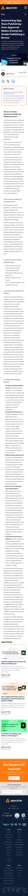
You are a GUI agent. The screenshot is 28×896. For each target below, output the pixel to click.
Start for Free (13, 778)
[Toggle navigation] (25, 8)
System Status (8, 860)
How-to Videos (19, 849)
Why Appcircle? (8, 834)
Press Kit (19, 875)
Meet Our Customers (9, 837)
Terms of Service (4, 890)
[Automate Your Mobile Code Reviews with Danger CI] (14, 726)
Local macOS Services (8, 844)
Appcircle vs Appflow (8, 873)
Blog (19, 834)
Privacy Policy (8, 890)
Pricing (8, 857)
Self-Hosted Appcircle (8, 842)
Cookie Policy (13, 890)
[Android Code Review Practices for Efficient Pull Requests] (14, 654)
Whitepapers (19, 839)
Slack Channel (19, 852)
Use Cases (9, 852)
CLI (8, 862)
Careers (19, 873)
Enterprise (9, 839)
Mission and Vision (19, 868)
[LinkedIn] (9, 815)
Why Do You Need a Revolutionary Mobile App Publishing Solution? (13, 93)
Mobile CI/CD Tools (9, 868)
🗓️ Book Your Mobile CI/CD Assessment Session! (14, 1)
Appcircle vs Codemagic (9, 878)
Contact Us (19, 870)
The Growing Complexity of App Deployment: (14, 96)
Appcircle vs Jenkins (8, 883)
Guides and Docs (19, 842)
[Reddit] (11, 815)
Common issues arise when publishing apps (13, 98)
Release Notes (19, 847)
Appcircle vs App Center (9, 870)
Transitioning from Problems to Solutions (12, 100)
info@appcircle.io (15, 808)
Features (8, 832)
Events (19, 837)
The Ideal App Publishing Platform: (11, 102)
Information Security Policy (18, 890)
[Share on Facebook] (3, 81)
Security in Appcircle (25, 890)
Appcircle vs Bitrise (9, 875)
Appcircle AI (8, 849)
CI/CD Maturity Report (19, 844)
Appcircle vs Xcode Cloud (8, 880)
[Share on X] (8, 81)
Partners (19, 832)
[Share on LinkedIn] (13, 81)
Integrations (8, 847)
